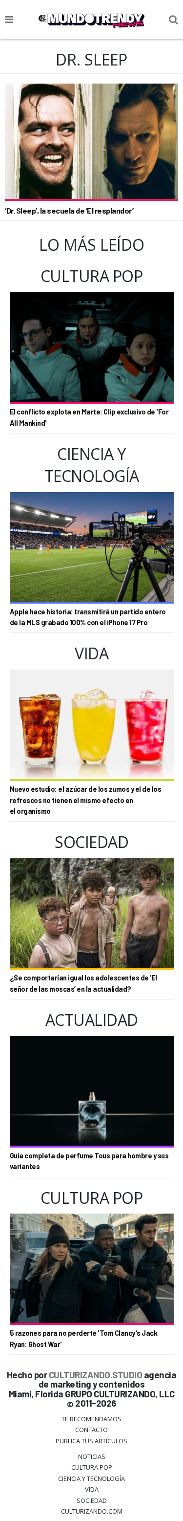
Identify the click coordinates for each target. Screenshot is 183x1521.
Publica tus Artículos (91, 1440)
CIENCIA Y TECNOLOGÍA (91, 1478)
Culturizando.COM (91, 1511)
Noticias (91, 1456)
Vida (92, 1489)
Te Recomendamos (91, 1418)
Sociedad (92, 1500)
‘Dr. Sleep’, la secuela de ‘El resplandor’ (69, 210)
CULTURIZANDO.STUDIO (95, 1374)
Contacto (91, 1429)
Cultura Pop (91, 1467)
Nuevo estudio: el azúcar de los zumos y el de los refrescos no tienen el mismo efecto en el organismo (86, 800)
